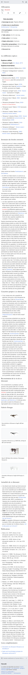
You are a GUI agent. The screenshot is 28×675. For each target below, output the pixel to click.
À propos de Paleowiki (6, 673)
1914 (20, 122)
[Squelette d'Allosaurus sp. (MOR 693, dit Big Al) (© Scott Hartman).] (14, 434)
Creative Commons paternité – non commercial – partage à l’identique (12, 668)
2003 (19, 91)
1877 (21, 63)
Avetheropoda (5, 27)
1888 (19, 111)
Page (2, 9)
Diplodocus (21, 213)
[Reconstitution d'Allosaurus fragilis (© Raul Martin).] (14, 416)
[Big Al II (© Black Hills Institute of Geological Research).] (14, 451)
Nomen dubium (12, 113)
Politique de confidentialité (7, 671)
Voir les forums (6, 518)
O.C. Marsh (16, 63)
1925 (3, 72)
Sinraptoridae (22, 497)
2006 (23, 68)
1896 (18, 98)
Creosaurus (7, 80)
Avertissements (17, 673)
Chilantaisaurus (14, 124)
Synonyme (5, 129)
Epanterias (19, 86)
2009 (12, 120)
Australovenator (18, 118)
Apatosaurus (4, 400)
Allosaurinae (14, 27)
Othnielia (3, 392)
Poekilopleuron (19, 171)
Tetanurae (5, 113)
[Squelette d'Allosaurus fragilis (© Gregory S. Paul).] (14, 468)
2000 (21, 102)
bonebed (4, 209)
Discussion (7, 9)
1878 (17, 78)
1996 (20, 131)
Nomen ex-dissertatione (8, 104)
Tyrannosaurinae (14, 333)
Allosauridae (18, 299)
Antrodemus (4, 173)
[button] (1, 2)
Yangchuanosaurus (7, 314)
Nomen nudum (20, 95)
